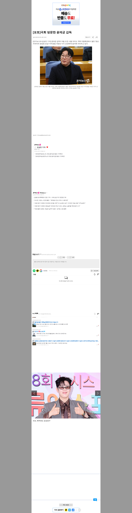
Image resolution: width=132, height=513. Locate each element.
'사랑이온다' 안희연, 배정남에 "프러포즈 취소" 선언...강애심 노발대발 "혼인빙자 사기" (57, 206)
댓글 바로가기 (95, 499)
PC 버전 (66, 505)
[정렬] (98, 314)
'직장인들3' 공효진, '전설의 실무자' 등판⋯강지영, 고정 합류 (50, 209)
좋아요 (47, 147)
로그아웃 (45, 270)
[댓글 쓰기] (88, 37)
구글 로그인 (41, 270)
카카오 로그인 (37, 270)
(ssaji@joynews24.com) (44, 135)
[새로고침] (94, 314)
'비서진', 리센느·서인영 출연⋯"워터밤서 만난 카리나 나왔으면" (51, 200)
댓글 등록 (96, 270)
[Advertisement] (66, 99)
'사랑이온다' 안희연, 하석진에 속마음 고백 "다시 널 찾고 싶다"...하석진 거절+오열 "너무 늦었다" (59, 203)
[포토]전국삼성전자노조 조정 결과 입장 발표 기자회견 (50, 156)
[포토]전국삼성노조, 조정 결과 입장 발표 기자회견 (49, 154)
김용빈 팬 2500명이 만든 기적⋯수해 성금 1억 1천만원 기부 (50, 197)
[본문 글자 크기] (96, 37)
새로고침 (46, 192)
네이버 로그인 (34, 270)
